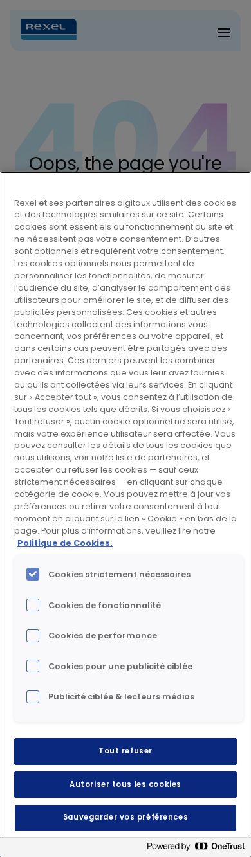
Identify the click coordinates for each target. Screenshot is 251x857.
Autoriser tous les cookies (125, 784)
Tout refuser (125, 751)
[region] (125, 514)
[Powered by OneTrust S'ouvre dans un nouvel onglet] (196, 849)
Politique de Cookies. (65, 542)
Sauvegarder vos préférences (125, 817)
